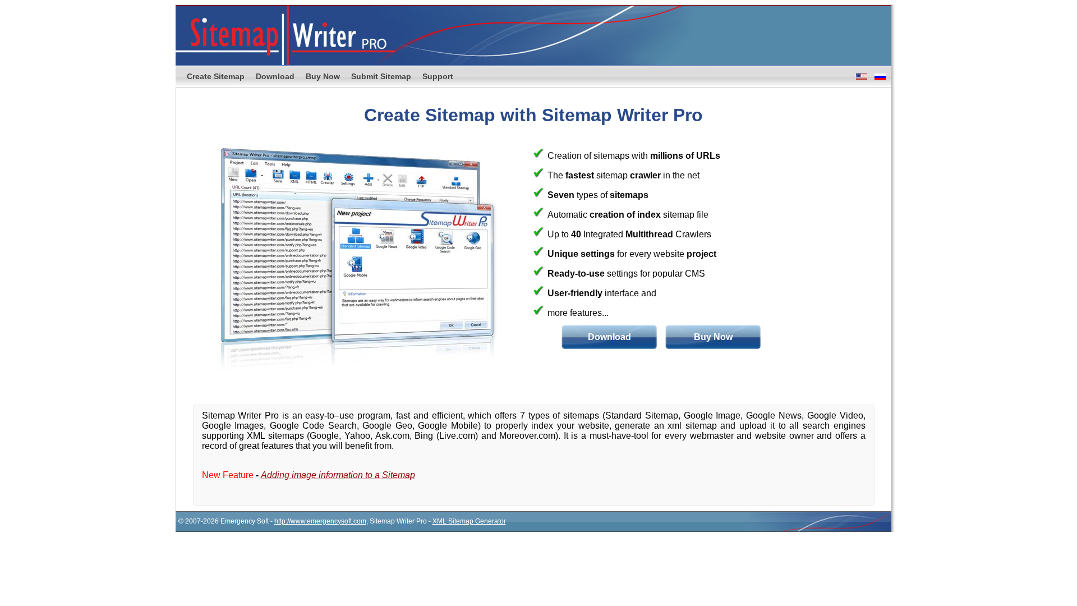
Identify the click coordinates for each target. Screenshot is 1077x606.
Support (437, 76)
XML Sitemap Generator (469, 521)
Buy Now (323, 76)
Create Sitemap (216, 76)
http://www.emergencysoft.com (320, 521)
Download (275, 76)
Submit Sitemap (381, 76)
